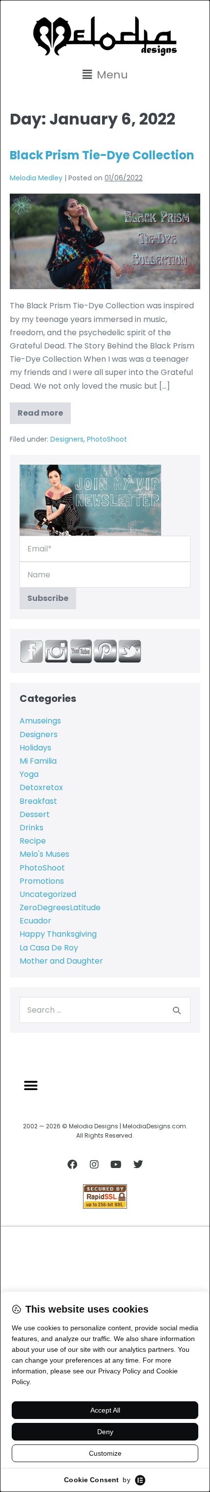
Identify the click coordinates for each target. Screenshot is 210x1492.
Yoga (29, 774)
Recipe (33, 840)
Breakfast (38, 801)
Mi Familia (38, 761)
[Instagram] (94, 1164)
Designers (67, 439)
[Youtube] (116, 1164)
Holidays (35, 747)
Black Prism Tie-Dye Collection (102, 155)
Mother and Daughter (61, 961)
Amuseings (40, 720)
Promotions (42, 881)
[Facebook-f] (72, 1164)
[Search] (177, 1010)
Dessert (35, 814)
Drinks (31, 827)
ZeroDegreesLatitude (60, 907)
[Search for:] (105, 1010)
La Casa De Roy (49, 947)
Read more (44, 410)
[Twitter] (138, 1164)
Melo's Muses (44, 854)
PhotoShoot (107, 439)
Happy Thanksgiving (58, 934)
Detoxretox (41, 787)
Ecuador (35, 920)
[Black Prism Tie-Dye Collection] (105, 241)
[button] (105, 75)
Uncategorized (48, 894)
